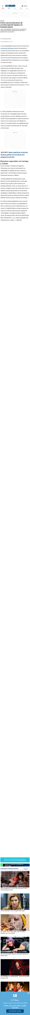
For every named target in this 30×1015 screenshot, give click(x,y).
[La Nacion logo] (10, 5)
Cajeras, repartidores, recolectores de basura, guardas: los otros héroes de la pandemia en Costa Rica (14, 155)
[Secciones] (2, 6)
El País (2, 21)
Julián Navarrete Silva (6, 38)
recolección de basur (7, 48)
